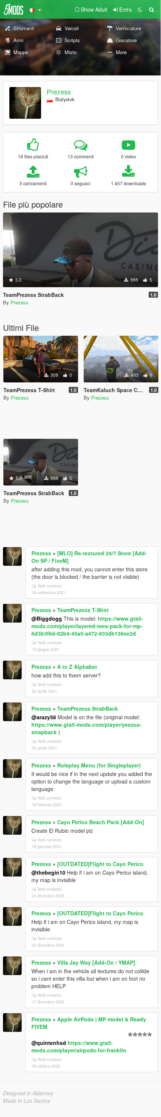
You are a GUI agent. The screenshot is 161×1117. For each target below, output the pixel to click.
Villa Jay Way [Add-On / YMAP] (96, 962)
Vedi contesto (49, 586)
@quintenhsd (48, 1042)
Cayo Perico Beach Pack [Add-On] (100, 822)
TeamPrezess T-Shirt (83, 610)
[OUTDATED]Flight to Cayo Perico (100, 864)
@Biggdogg (46, 618)
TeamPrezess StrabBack (87, 708)
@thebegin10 (48, 872)
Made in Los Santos (26, 1100)
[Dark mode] (140, 9)
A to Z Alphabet (77, 666)
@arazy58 (43, 717)
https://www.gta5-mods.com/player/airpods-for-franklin (78, 1046)
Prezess (59, 91)
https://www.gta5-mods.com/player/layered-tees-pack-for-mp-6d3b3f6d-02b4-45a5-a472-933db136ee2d (87, 626)
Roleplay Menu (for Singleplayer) (99, 765)
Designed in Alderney (28, 1093)
